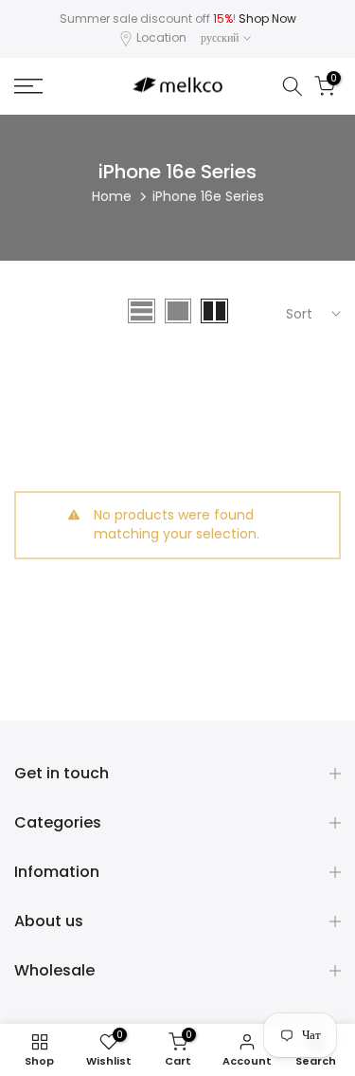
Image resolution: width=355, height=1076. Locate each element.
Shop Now (267, 18)
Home (112, 196)
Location (161, 37)
